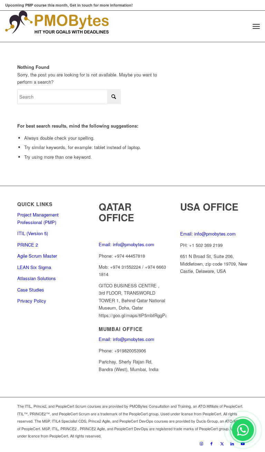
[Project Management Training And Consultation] (57, 26)
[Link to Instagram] (201, 443)
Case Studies (30, 289)
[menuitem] (256, 26)
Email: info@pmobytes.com (126, 244)
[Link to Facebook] (211, 443)
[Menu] (256, 26)
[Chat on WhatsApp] (243, 430)
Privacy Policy (31, 300)
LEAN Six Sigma (34, 267)
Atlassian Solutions (36, 278)
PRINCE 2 (27, 244)
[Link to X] (222, 443)
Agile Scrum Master (37, 255)
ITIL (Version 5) (32, 233)
